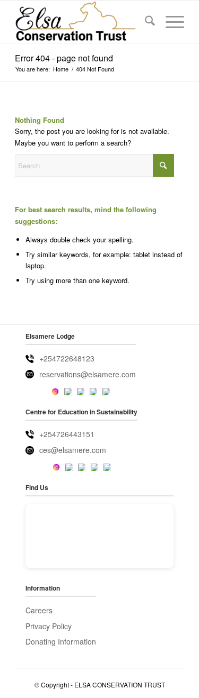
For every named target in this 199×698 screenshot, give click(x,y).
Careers (39, 610)
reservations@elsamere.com (87, 374)
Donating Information (60, 641)
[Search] (144, 22)
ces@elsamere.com (72, 450)
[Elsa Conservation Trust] (82, 22)
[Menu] (169, 22)
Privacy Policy (48, 626)
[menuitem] (144, 22)
